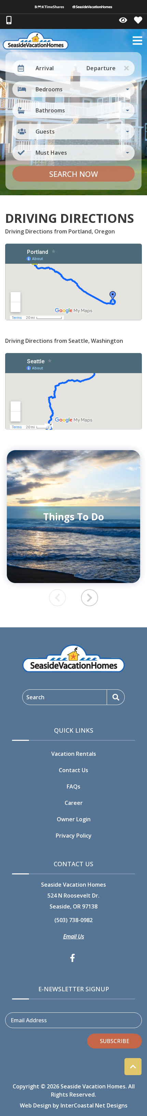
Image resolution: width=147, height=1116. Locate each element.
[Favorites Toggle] (138, 20)
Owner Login (74, 819)
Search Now (73, 174)
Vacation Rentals (73, 754)
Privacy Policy (74, 835)
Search (35, 697)
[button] (89, 597)
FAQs (73, 786)
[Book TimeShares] (49, 7)
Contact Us (73, 770)
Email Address (29, 1020)
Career (74, 803)
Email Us (73, 936)
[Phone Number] (9, 20)
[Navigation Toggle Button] (137, 40)
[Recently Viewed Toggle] (123, 20)
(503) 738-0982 (73, 920)
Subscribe (114, 1041)
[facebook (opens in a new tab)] (73, 958)
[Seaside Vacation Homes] (92, 7)
